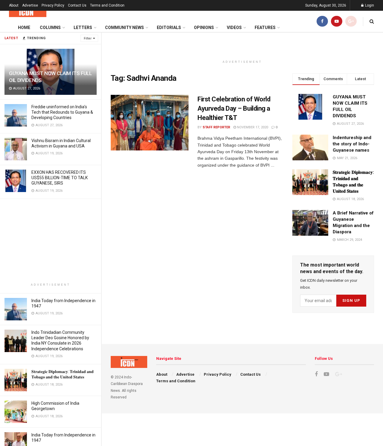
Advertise (30, 5)
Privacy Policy (53, 5)
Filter (88, 38)
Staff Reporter (216, 127)
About (14, 5)
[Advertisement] (50, 240)
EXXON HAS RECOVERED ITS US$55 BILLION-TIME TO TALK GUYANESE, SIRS (59, 177)
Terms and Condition (107, 5)
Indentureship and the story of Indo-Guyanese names (352, 144)
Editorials (169, 27)
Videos (234, 27)
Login (369, 5)
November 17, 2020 (252, 127)
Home (24, 27)
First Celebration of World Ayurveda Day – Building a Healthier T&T (233, 108)
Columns (50, 27)
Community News (124, 27)
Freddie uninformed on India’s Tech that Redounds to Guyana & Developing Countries (62, 112)
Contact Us (77, 5)
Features (265, 27)
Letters (83, 27)
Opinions (204, 27)
